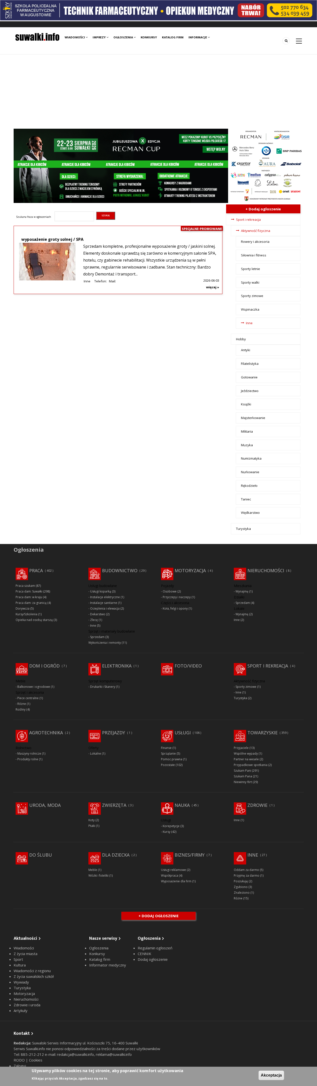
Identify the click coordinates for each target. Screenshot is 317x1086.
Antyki (245, 350)
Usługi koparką (100, 591)
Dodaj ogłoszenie (153, 959)
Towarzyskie (262, 733)
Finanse (166, 748)
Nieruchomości (265, 570)
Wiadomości (75, 37)
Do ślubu (40, 855)
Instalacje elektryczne (105, 597)
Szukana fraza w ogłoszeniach (33, 217)
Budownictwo (119, 570)
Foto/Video (188, 666)
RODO (20, 1060)
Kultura (20, 965)
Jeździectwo (250, 391)
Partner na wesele (246, 759)
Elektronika (117, 666)
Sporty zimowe (252, 296)
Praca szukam (25, 586)
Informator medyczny (107, 965)
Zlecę (94, 620)
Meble (92, 870)
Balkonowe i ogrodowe (33, 687)
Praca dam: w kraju (29, 597)
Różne (21, 704)
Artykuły (20, 1010)
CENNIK (144, 953)
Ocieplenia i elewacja (105, 608)
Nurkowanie (250, 472)
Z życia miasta (25, 953)
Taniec (246, 499)
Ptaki (91, 826)
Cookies (35, 1060)
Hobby (241, 339)
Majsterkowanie (253, 418)
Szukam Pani (242, 770)
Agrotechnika (46, 733)
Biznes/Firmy (190, 855)
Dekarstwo (97, 614)
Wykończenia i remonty (104, 643)
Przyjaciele (241, 748)
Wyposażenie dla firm (176, 881)
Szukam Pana (243, 776)
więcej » (212, 287)
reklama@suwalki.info (114, 1054)
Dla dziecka (116, 855)
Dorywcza (22, 608)
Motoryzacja (190, 570)
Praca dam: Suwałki (29, 591)
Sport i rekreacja (248, 219)
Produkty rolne (27, 759)
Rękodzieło (249, 485)
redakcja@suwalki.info (75, 1054)
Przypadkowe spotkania (250, 765)
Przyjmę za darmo (246, 875)
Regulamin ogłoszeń (155, 947)
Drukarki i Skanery (102, 687)
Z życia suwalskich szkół (34, 976)
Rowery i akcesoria (255, 241)
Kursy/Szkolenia (26, 614)
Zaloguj (20, 1065)
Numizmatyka (251, 458)
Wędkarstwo (250, 512)
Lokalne (95, 753)
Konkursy (149, 37)
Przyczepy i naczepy (177, 597)
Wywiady (21, 982)
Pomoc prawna (171, 759)
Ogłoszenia (123, 37)
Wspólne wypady (246, 753)
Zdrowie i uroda (27, 1004)
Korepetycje (171, 826)
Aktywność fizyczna (255, 230)
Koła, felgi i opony (175, 608)
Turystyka (243, 528)
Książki (246, 404)
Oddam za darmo (246, 870)
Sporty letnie (250, 269)
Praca (36, 570)
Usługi (183, 733)
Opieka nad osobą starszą (34, 620)
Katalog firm (173, 37)
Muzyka (247, 445)
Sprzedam (97, 637)
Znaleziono (242, 892)
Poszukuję (241, 881)
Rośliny (21, 709)
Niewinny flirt (243, 782)
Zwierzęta (114, 805)
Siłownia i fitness (253, 255)
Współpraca (169, 875)
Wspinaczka (250, 309)
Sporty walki (250, 282)
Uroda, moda (45, 805)
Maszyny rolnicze (29, 753)
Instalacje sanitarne (103, 603)
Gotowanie (249, 377)
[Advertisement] (158, 91)
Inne (87, 281)
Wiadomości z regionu (32, 970)
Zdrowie (257, 805)
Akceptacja (271, 1075)
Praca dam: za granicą (31, 603)
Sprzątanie (168, 753)
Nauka (182, 805)
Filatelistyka (250, 363)
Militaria (247, 431)
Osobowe (170, 591)
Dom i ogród (44, 666)
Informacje (198, 37)
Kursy (166, 832)
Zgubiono (241, 887)
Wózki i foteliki (98, 875)
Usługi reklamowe (173, 870)
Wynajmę (242, 591)
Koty (91, 820)
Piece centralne (28, 698)
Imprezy (99, 37)
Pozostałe (168, 765)
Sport (18, 959)
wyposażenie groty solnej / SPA (52, 239)
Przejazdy (113, 733)
